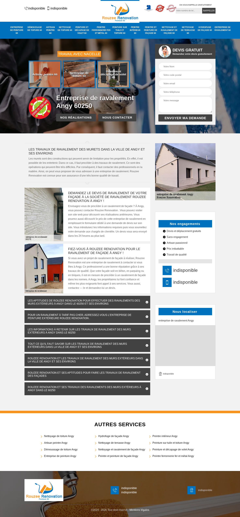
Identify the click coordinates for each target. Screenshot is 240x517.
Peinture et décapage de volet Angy (173, 449)
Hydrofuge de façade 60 (205, 28)
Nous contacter (117, 117)
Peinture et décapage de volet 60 (82, 30)
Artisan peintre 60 (50, 30)
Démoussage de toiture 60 (34, 28)
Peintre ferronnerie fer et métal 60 (101, 30)
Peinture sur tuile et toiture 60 (119, 30)
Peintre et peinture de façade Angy (118, 456)
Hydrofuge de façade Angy (113, 436)
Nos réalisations (76, 117)
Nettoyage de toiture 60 (65, 28)
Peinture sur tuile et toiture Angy (170, 442)
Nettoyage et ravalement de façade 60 (169, 30)
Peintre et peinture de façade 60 (150, 30)
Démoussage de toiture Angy (61, 449)
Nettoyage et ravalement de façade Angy (121, 449)
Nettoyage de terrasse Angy (114, 442)
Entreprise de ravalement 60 (223, 28)
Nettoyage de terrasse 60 (188, 30)
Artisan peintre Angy (55, 442)
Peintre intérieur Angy (164, 436)
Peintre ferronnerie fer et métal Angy (173, 456)
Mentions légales (139, 510)
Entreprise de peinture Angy (60, 456)
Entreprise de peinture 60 (16, 30)
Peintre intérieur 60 (135, 30)
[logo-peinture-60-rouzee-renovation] (120, 11)
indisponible (36, 8)
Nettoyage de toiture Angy (59, 436)
